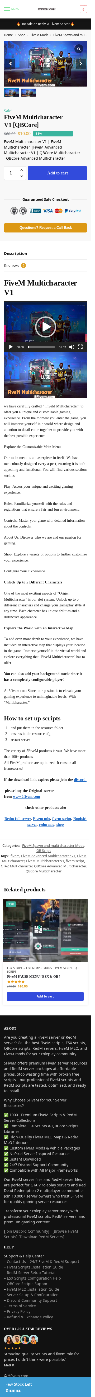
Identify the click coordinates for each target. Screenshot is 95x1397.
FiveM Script (63, 968)
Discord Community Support (32, 1300)
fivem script (61, 819)
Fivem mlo (41, 819)
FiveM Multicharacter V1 (45, 860)
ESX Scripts (15, 968)
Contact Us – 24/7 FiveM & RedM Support (43, 1261)
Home (8, 35)
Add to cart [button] (45, 996)
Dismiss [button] (13, 1390)
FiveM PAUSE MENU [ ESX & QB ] (33, 976)
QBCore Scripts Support (28, 1283)
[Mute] (71, 347)
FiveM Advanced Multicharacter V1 (48, 855)
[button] (81, 64)
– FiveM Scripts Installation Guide (33, 1267)
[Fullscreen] (80, 347)
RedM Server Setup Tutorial (31, 1272)
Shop (21, 35)
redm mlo (46, 824)
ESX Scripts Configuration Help (34, 1278)
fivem (15, 855)
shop (60, 824)
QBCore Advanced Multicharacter (60, 866)
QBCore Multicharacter (43, 871)
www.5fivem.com (26, 797)
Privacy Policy (18, 1311)
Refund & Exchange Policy (30, 1316)
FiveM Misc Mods (39, 968)
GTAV (4, 866)
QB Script (43, 850)
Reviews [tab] (14, 265)
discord (80, 780)
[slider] (41, 347)
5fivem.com (18, 1375)
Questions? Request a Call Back (46, 228)
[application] (45, 326)
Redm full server (17, 819)
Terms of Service (21, 1305)
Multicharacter (21, 866)
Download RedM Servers (41, 1236)
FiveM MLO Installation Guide (33, 1289)
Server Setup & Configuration (32, 1294)
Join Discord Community (27, 1231)
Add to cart (57, 173)
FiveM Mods (39, 35)
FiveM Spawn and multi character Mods (53, 845)
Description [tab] (15, 253)
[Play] (10, 347)
